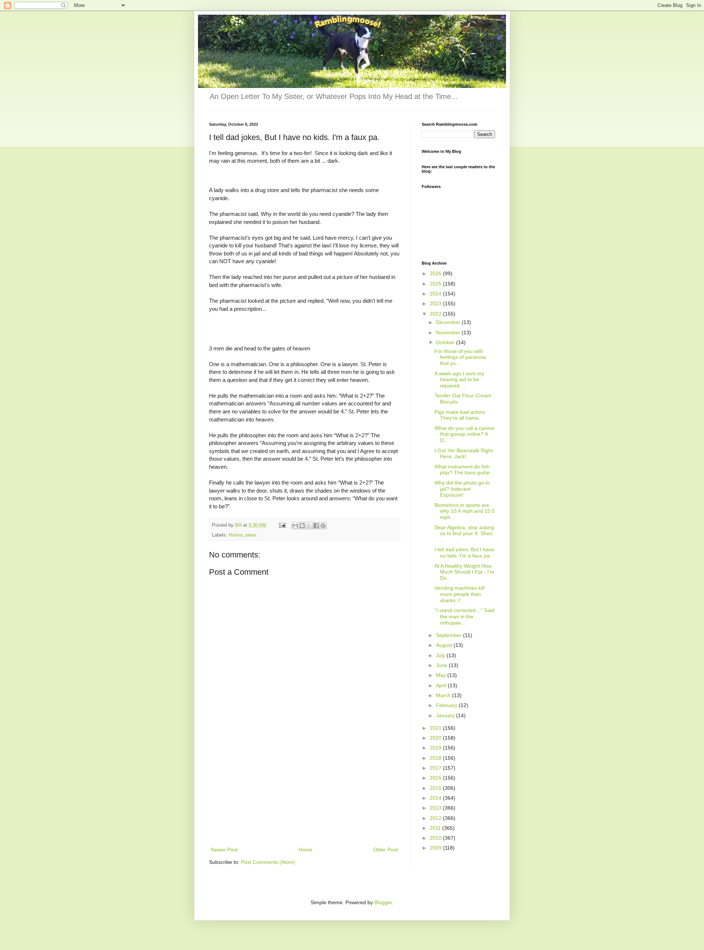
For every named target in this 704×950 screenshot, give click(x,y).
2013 (436, 808)
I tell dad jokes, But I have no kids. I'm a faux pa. (464, 552)
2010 (436, 838)
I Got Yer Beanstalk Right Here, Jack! (463, 454)
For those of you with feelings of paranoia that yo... (460, 357)
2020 (436, 738)
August (445, 645)
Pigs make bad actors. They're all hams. (460, 415)
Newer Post (224, 850)
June (442, 665)
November (449, 332)
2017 (436, 768)
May (441, 675)
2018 (436, 758)
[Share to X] (309, 525)
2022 (436, 314)
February (447, 705)
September (449, 635)
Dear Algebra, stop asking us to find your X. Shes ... (464, 533)
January (446, 715)
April (442, 685)
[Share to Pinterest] (323, 525)
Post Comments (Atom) (268, 862)
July (441, 655)
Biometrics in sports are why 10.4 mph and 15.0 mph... (464, 511)
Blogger (383, 902)
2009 (436, 848)
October (446, 342)
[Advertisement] (304, 790)
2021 (436, 728)
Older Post (385, 850)
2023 (436, 303)
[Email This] (295, 525)
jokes (251, 535)
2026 (436, 273)
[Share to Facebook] (316, 525)
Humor (235, 535)
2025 (436, 284)
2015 (436, 788)
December (449, 322)
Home (305, 850)
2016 (436, 778)
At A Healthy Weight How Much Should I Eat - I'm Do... (464, 572)
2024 (436, 294)
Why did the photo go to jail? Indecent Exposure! (462, 489)
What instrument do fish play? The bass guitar (462, 470)
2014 (436, 798)
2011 (436, 828)
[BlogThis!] (302, 525)
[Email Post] (282, 525)
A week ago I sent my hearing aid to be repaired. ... (459, 380)
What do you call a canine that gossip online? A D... (464, 434)
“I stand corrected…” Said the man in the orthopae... (464, 616)
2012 (436, 818)
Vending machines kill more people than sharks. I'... (459, 594)
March (444, 695)
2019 (436, 748)
